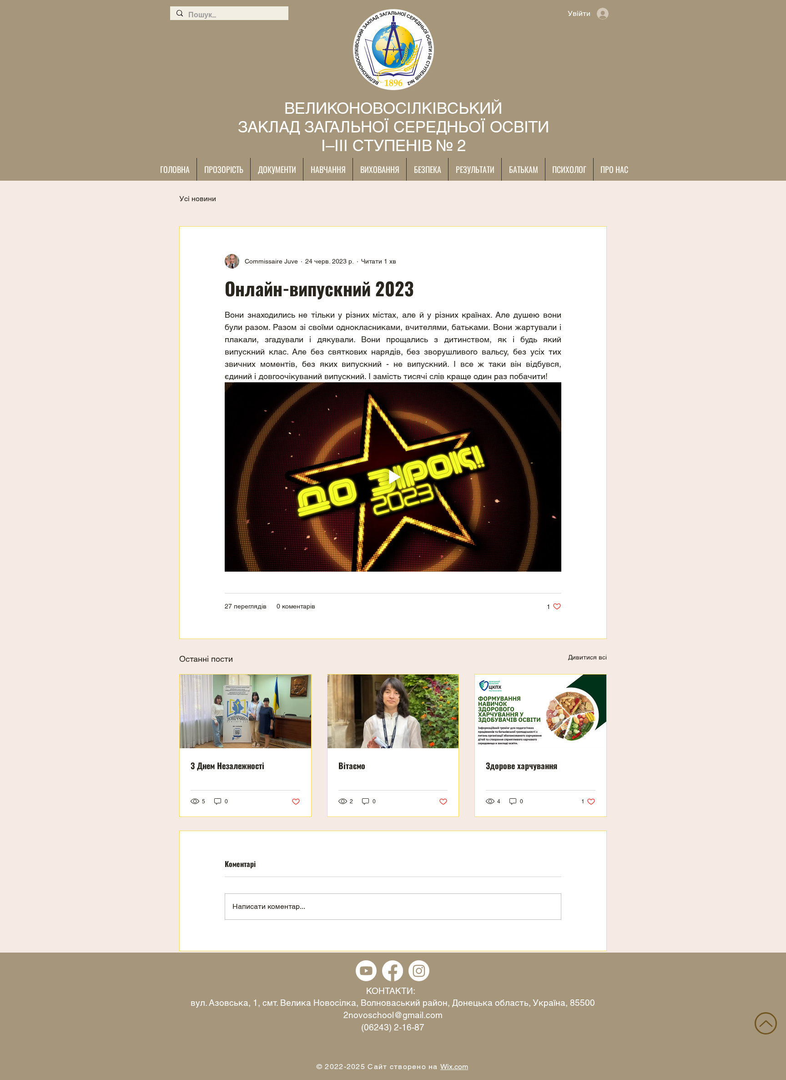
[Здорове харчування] (540, 711)
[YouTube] (366, 970)
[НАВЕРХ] (766, 1023)
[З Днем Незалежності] (245, 711)
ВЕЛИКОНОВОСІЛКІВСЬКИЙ (393, 108)
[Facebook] (392, 970)
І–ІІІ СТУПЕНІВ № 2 (393, 145)
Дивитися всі (587, 657)
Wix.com (454, 1066)
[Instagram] (418, 970)
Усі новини (197, 198)
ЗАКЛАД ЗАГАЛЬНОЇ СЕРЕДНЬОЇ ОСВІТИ (393, 126)
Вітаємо (351, 765)
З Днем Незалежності (227, 765)
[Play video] (393, 477)
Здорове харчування (521, 765)
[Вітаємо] (393, 711)
